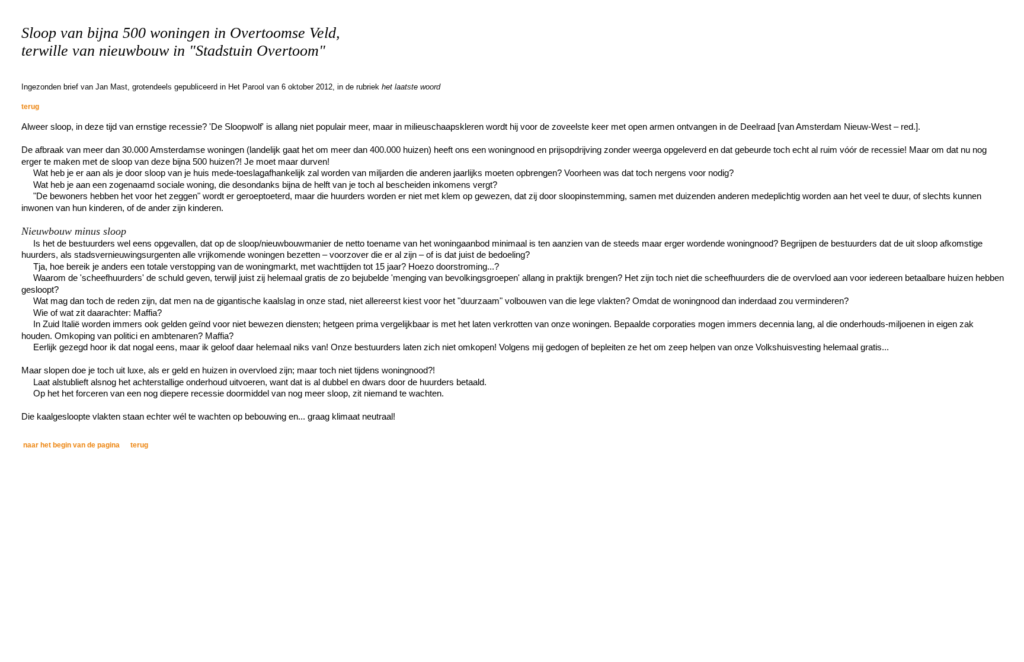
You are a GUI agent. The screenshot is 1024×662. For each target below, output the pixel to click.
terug (30, 107)
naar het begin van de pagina (71, 445)
